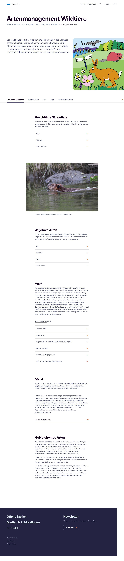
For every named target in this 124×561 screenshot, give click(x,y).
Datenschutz (11, 544)
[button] (83, 4)
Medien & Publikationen (23, 522)
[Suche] (100, 4)
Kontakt (12, 528)
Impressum (11, 541)
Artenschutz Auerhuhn (43, 419)
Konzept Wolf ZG (41, 321)
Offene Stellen (17, 516)
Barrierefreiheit (12, 538)
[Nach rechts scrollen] (122, 99)
